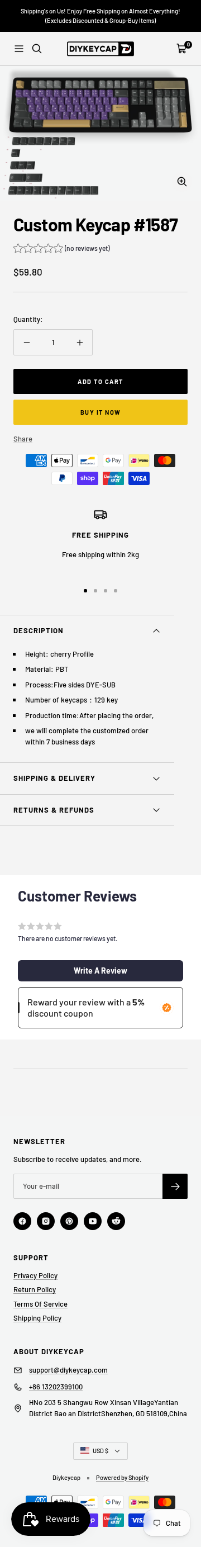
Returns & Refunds (53, 809)
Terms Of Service (40, 1303)
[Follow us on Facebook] (22, 1221)
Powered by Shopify (122, 1477)
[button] (61, 249)
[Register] (175, 1186)
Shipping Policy (37, 1317)
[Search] (36, 48)
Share (22, 438)
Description (38, 630)
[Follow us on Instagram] (46, 1221)
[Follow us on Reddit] (116, 1221)
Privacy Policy (35, 1275)
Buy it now (100, 412)
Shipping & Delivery (54, 778)
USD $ (100, 1450)
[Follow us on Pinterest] (69, 1221)
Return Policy (34, 1289)
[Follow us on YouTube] (93, 1221)
